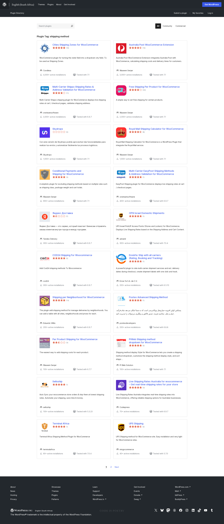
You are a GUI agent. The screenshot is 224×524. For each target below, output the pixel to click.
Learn (95, 487)
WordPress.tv (99, 499)
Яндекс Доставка (62, 213)
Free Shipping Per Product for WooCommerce (154, 86)
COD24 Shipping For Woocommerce (72, 255)
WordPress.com (183, 487)
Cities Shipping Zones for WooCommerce (75, 44)
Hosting (13, 495)
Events (137, 491)
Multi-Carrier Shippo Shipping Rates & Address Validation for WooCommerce (73, 88)
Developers (98, 495)
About (13, 487)
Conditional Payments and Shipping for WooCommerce (68, 172)
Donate (138, 495)
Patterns (55, 499)
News (12, 491)
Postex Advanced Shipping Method (148, 297)
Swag (137, 499)
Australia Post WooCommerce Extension (151, 44)
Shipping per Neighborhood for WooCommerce (78, 297)
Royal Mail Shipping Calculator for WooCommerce (156, 128)
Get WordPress (212, 4)
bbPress (179, 495)
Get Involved (139, 487)
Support (96, 491)
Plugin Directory (17, 13)
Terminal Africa (60, 423)
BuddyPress (181, 499)
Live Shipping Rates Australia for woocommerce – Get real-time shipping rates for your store (155, 383)
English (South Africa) (43, 511)
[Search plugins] (72, 26)
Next (117, 467)
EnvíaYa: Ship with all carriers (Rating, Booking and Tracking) (146, 256)
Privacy (13, 499)
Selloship (57, 381)
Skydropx (57, 128)
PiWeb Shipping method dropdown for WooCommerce (145, 341)
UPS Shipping (136, 423)
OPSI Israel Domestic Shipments (146, 213)
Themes (55, 491)
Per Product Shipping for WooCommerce (74, 339)
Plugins (55, 495)
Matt (178, 491)
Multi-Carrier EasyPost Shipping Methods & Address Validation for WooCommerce (151, 172)
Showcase (56, 487)
